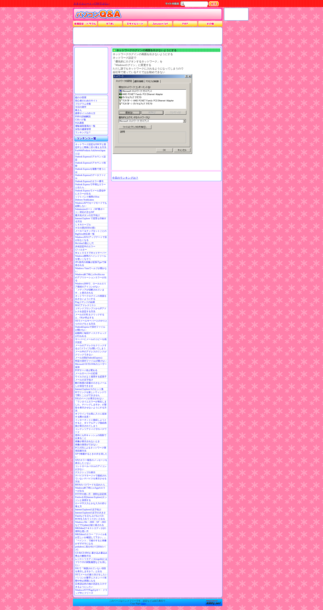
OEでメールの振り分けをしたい (91, 574)
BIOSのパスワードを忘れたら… (91, 484)
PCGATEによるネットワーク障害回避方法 (90, 449)
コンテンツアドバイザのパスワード (91, 430)
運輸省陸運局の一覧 (85, 126)
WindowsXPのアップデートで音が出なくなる (91, 238)
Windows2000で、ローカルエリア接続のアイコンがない (90, 285)
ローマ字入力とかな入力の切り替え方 (91, 505)
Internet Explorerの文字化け (88, 509)
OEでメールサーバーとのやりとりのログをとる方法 (91, 322)
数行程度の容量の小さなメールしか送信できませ (91, 384)
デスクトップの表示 (85, 472)
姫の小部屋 (80, 97)
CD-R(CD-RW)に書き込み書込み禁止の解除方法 (91, 554)
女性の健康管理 (83, 129)
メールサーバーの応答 (86, 373)
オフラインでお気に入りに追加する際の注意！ (91, 415)
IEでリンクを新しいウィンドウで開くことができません (90, 394)
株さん (78, 110)
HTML (110, 23)
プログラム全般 (83, 104)
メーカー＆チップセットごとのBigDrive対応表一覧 (91, 232)
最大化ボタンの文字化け (87, 215)
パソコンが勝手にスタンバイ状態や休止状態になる (91, 579)
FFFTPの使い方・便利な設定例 (90, 494)
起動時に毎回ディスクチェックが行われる (91, 334)
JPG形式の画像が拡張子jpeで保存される (90, 263)
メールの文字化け (84, 379)
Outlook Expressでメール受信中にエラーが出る (90, 192)
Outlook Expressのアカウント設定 (90, 158)
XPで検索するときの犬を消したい (91, 455)
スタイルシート (135, 23)
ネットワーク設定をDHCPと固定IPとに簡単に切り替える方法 (90, 146)
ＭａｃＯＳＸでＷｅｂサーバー (91, 253)
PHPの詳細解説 (83, 116)
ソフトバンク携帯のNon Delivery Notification (87, 198)
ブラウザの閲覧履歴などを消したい (91, 563)
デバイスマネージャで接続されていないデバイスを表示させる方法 (91, 478)
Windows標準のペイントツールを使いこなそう (90, 257)
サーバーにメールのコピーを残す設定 (91, 341)
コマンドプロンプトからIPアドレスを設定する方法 (90, 310)
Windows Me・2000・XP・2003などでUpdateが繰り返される (90, 523)
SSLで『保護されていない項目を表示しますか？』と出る (90, 570)
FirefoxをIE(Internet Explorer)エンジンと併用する (91, 499)
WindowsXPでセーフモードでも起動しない (91, 204)
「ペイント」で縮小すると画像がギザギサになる (91, 542)
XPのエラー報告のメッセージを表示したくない (91, 461)
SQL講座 (79, 123)
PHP (185, 23)
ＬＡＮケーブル (83, 224)
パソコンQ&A (98, 14)
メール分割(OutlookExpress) (88, 357)
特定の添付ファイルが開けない (91, 361)
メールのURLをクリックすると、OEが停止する (89, 316)
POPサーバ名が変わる (86, 370)
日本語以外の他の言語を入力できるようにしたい (91, 585)
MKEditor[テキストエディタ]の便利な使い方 (90, 530)
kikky (143, 603)
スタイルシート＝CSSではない (91, 3)
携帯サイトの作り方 (85, 113)
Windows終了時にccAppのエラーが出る (90, 489)
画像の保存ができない (86, 444)
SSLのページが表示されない (89, 398)
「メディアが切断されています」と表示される (89, 291)
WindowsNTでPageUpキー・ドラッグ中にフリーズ (91, 591)
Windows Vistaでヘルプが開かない (91, 270)
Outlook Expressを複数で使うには (90, 170)
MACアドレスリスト (85, 305)
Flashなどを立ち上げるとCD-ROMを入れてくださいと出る (90, 517)
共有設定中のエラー (85, 246)
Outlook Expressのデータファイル (90, 176)
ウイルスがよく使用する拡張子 (91, 376)
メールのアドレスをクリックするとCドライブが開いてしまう (91, 347)
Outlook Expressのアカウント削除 (90, 164)
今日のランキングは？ (125, 177)
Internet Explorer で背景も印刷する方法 (90, 220)
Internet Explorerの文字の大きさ (90, 512)
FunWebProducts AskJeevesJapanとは (90, 152)
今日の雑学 (80, 107)
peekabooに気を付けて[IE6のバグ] (90, 548)
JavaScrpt (160, 23)
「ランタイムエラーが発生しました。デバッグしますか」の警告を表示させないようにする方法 (91, 406)
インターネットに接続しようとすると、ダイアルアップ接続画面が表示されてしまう (91, 423)
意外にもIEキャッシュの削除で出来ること (90, 437)
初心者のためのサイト (86, 100)
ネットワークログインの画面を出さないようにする (91, 297)
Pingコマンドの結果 (85, 302)
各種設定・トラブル (85, 23)
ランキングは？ (83, 132)
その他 (210, 23)
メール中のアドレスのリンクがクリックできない (91, 353)
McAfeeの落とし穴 (84, 243)
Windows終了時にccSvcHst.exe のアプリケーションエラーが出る (91, 277)
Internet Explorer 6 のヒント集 (89, 389)
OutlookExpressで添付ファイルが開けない (90, 328)
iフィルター (81, 249)
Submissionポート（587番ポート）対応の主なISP (90, 210)
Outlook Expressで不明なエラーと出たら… (90, 186)
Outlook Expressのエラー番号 (89, 181)
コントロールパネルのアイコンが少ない (91, 468)
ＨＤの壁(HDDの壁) (85, 227)
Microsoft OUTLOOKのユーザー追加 (91, 365)
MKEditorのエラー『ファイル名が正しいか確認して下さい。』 (91, 536)
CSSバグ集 (80, 119)
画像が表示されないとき (87, 441)
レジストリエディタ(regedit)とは (91, 559)
